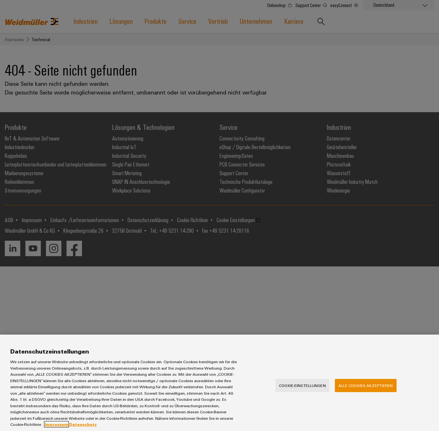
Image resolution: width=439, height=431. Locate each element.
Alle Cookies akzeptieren (365, 385)
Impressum (56, 424)
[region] (219, 383)
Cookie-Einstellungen (302, 385)
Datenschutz (83, 424)
